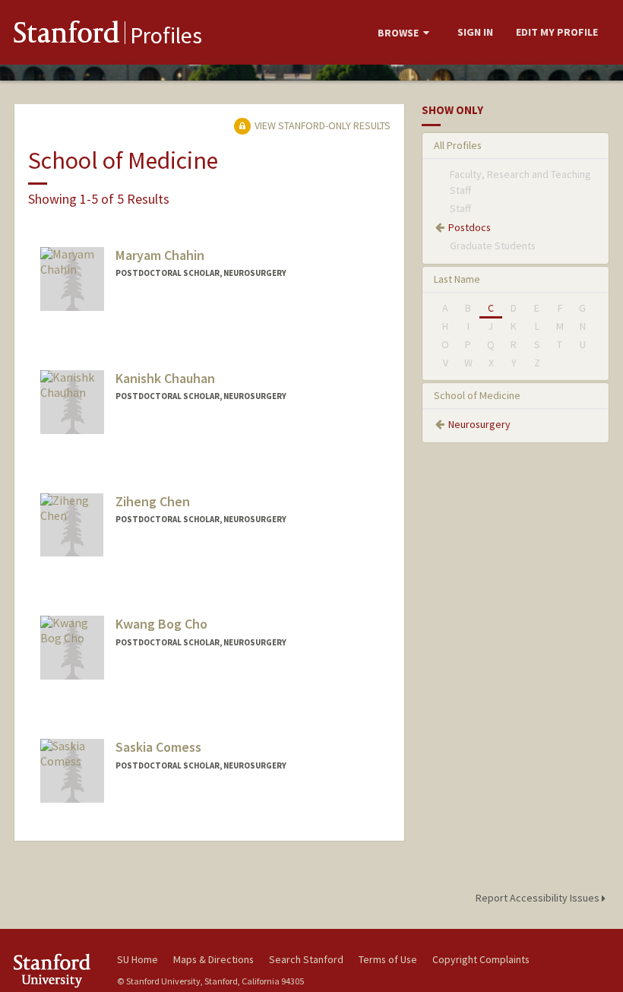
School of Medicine (477, 395)
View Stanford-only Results (321, 125)
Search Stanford (306, 959)
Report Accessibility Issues (539, 898)
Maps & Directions (213, 959)
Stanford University (56, 970)
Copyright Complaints (481, 959)
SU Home (137, 959)
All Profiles (458, 145)
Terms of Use (388, 959)
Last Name (457, 279)
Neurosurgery (479, 424)
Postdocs (469, 227)
